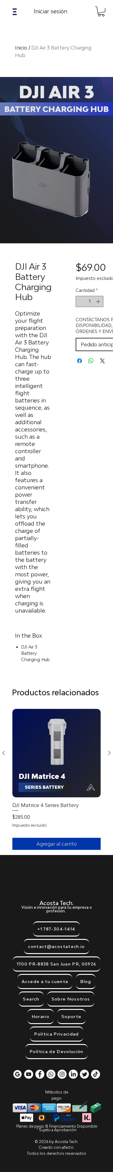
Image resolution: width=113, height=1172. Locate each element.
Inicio (21, 48)
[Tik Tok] (95, 1074)
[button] (14, 12)
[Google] (17, 1074)
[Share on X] (102, 360)
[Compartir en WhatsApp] (91, 360)
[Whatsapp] (50, 1074)
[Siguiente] (109, 753)
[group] (56, 779)
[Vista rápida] (56, 753)
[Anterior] (3, 753)
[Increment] (98, 301)
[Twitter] (84, 1074)
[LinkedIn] (73, 1074)
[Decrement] (80, 301)
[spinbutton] (89, 301)
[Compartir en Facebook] (79, 360)
